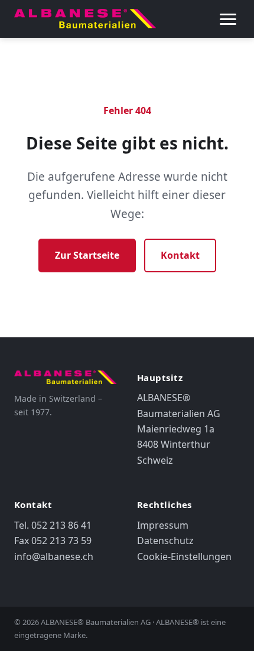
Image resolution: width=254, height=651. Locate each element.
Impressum (162, 525)
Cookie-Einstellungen (184, 556)
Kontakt (180, 255)
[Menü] (228, 19)
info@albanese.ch (53, 556)
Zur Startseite (87, 255)
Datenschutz (165, 540)
